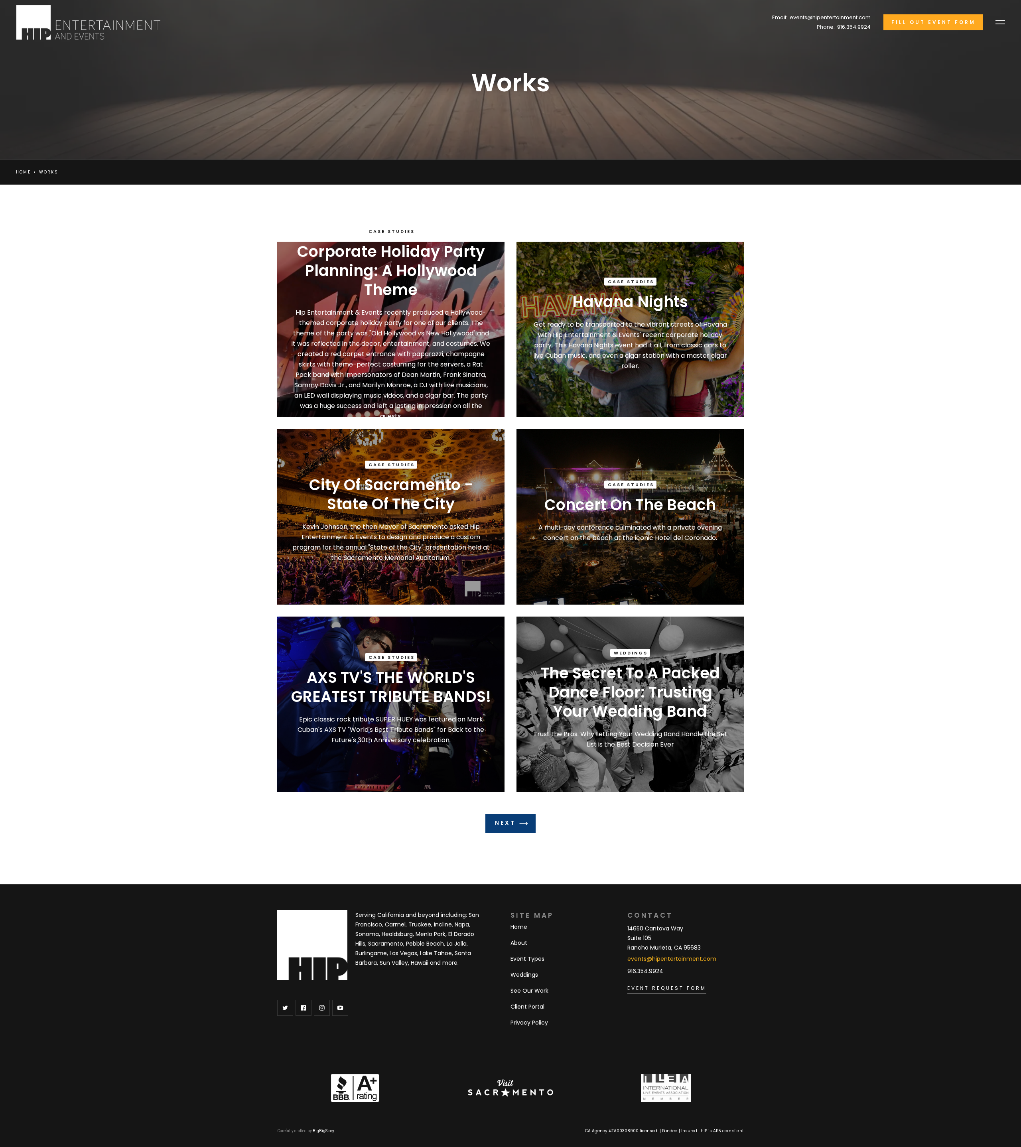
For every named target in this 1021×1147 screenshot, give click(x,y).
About (518, 943)
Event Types (527, 959)
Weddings (524, 975)
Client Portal (527, 1007)
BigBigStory (323, 1131)
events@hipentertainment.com (830, 17)
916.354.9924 (854, 27)
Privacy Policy (529, 1023)
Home (23, 172)
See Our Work (529, 991)
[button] (1000, 22)
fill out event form (933, 22)
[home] (84, 22)
